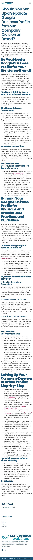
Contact (4, 526)
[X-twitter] (5, 550)
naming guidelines (6, 258)
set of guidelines (18, 173)
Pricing (4, 522)
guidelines (12, 397)
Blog (3, 524)
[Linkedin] (2, 550)
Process (4, 520)
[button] (30, 3)
